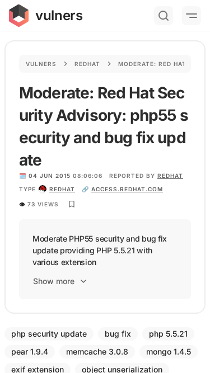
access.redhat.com (127, 189)
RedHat (170, 175)
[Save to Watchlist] (72, 204)
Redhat (87, 63)
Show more (53, 281)
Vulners (41, 63)
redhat (62, 189)
